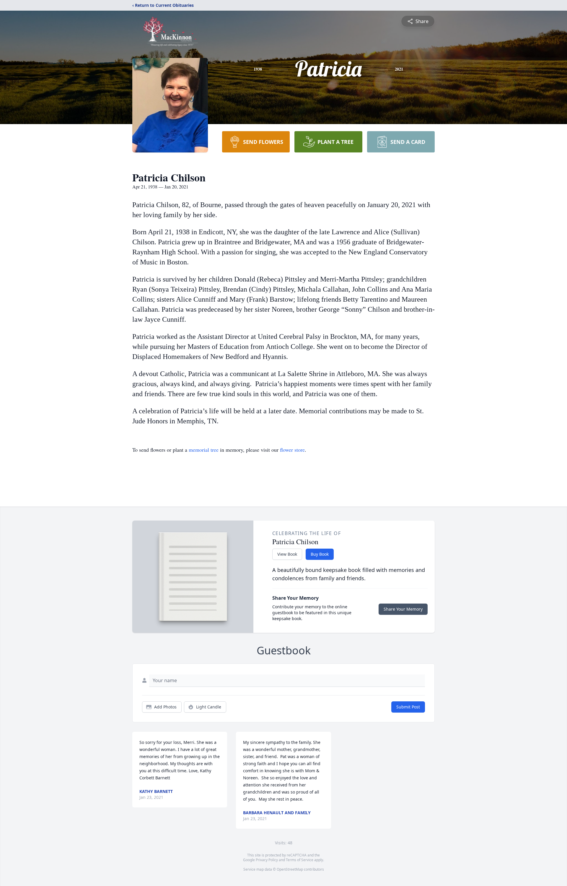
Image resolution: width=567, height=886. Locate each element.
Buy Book (320, 554)
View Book (287, 554)
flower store (292, 449)
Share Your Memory (403, 609)
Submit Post (408, 707)
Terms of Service (299, 859)
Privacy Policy (267, 859)
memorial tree (204, 449)
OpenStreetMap (290, 869)
